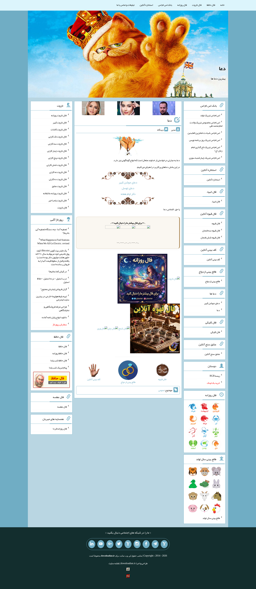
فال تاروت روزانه (59, 115)
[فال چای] (113, 329)
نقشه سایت (114, 563)
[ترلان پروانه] (128, 108)
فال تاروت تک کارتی (57, 136)
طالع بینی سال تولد (211, 517)
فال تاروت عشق (59, 186)
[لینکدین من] (91, 544)
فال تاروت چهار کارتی (57, 150)
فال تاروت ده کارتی (58, 179)
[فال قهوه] (155, 329)
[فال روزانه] (142, 279)
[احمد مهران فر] (164, 108)
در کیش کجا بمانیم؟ (58, 271)
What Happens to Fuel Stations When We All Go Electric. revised (53, 241)
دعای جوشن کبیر (128, 182)
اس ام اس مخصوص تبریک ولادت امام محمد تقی (206, 124)
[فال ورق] (102, 329)
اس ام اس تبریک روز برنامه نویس (204, 140)
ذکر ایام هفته (128, 194)
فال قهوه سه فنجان (211, 230)
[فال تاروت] (174, 279)
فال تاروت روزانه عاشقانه (55, 193)
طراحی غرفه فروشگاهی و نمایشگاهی (56, 308)
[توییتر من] (118, 544)
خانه (222, 4)
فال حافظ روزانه (59, 353)
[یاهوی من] (164, 544)
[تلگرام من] (155, 544)
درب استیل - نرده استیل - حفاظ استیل (53, 280)
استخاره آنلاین (146, 4)
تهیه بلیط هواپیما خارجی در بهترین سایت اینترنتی (52, 298)
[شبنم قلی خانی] (93, 108)
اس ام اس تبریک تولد (210, 115)
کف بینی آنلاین (213, 259)
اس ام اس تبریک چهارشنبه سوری (204, 157)
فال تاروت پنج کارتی (57, 157)
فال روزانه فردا (60, 428)
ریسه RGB (215, 375)
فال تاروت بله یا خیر (57, 200)
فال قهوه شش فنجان (210, 237)
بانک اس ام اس (165, 4)
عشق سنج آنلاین (212, 353)
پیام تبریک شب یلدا (58, 367)
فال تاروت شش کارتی (56, 164)
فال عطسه (62, 406)
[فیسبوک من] (146, 544)
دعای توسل (128, 188)
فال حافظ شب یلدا (58, 360)
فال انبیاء (216, 201)
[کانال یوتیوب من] (100, 544)
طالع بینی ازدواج (212, 281)
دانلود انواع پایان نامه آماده (54, 317)
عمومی (161, 390)
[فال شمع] (124, 329)
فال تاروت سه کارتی (57, 143)
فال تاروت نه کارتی (58, 172)
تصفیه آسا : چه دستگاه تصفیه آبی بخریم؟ (52, 231)
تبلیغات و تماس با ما (125, 4)
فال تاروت (196, 4)
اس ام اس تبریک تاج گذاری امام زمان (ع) (206, 149)
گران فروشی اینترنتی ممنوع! (54, 289)
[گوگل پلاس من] (109, 544)
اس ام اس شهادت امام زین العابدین (204, 132)
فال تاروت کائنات (59, 129)
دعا (222, 68)
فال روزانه (182, 4)
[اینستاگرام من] (137, 544)
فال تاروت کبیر (60, 122)
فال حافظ (211, 4)
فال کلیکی (215, 332)
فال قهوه (216, 223)
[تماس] (128, 544)
